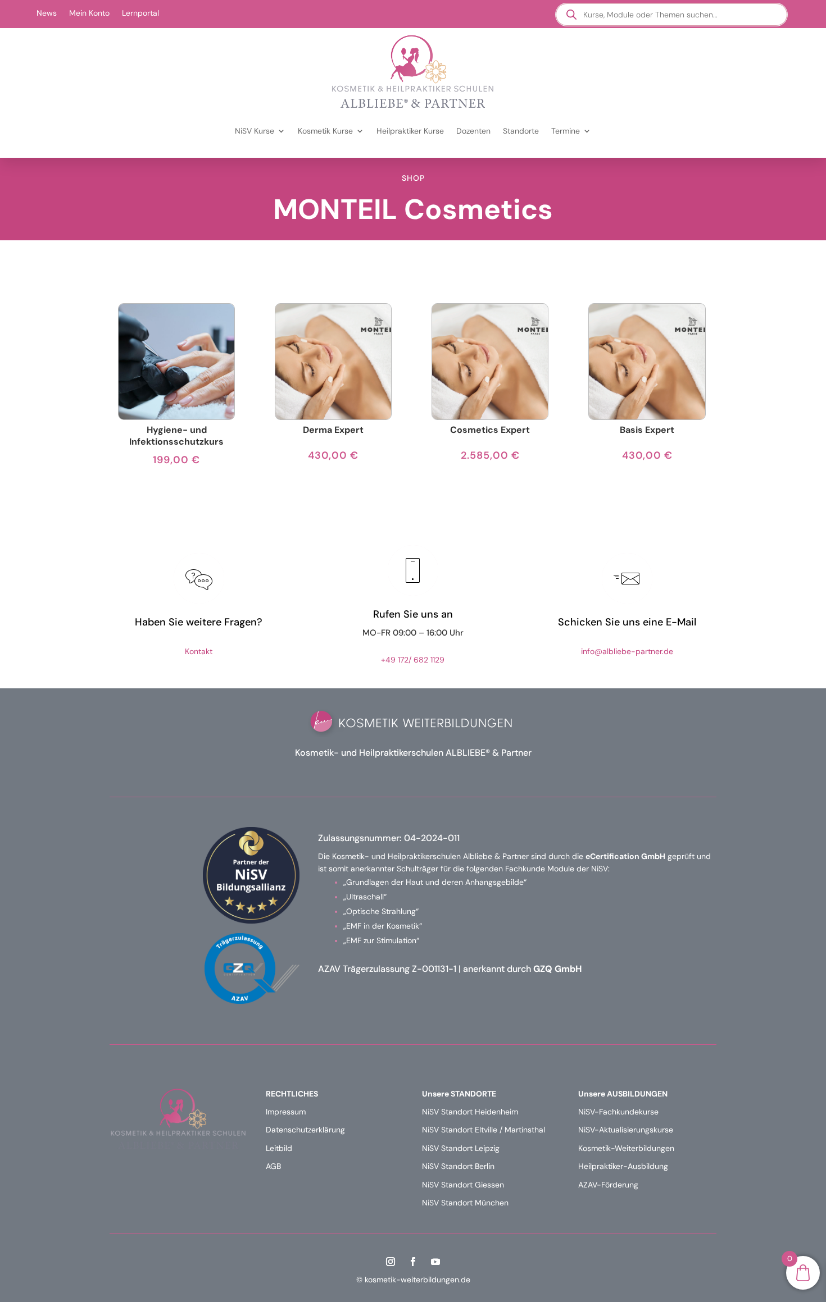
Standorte (521, 131)
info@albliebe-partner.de (627, 651)
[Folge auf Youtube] (435, 1262)
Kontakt (198, 651)
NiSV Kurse (254, 131)
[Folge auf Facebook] (413, 1262)
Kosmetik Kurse (325, 131)
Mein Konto (89, 13)
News (47, 13)
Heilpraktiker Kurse (410, 131)
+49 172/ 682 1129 (412, 660)
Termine (565, 131)
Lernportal (140, 13)
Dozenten (473, 131)
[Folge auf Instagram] (391, 1262)
